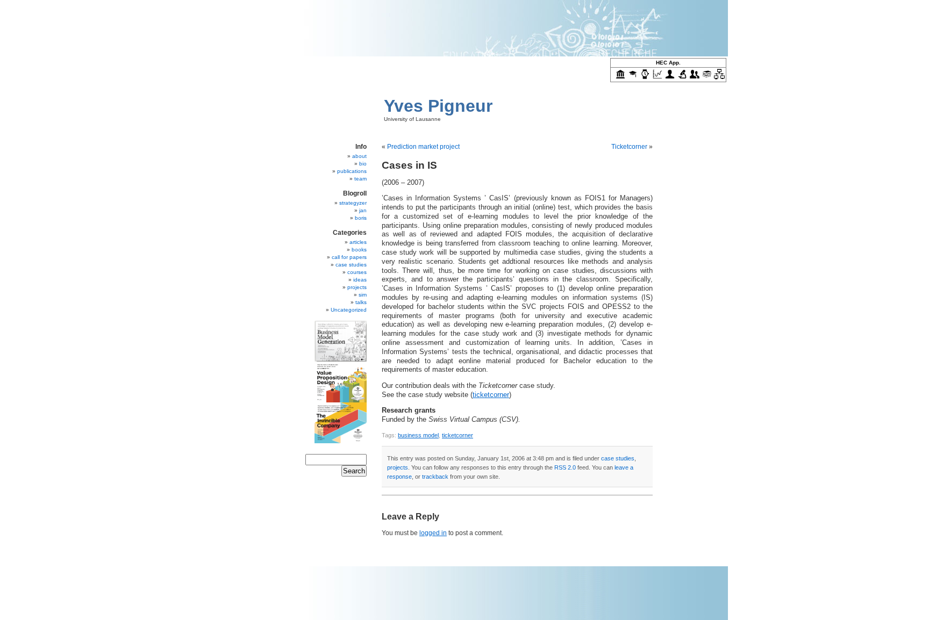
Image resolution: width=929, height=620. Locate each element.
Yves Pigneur (438, 106)
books (359, 250)
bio (363, 164)
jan (363, 210)
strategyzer (353, 203)
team (360, 179)
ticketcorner (491, 395)
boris (361, 218)
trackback (435, 476)
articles (358, 242)
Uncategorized (349, 310)
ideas (360, 280)
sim (363, 295)
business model (418, 435)
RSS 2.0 (565, 467)
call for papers (349, 257)
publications (352, 171)
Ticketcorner (629, 146)
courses (357, 272)
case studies (617, 458)
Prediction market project (423, 146)
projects (397, 467)
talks (361, 302)
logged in (433, 533)
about (359, 156)
